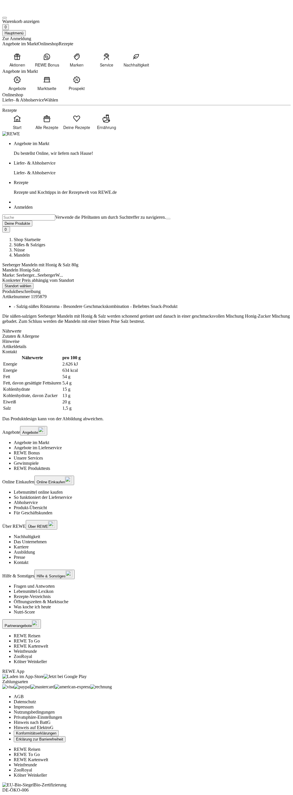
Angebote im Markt (31, 442)
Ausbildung (24, 552)
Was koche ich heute (32, 606)
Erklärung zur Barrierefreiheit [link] (39, 739)
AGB (19, 696)
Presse (19, 557)
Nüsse (19, 249)
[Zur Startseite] (21, 11)
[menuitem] (17, 60)
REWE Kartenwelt (31, 646)
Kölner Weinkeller (30, 661)
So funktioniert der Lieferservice (43, 497)
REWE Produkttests (32, 468)
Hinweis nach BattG (32, 722)
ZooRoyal (23, 656)
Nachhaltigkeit (27, 536)
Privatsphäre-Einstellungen (38, 717)
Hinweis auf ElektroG (34, 727)
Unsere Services (28, 458)
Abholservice (26, 502)
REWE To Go (27, 640)
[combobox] (28, 217)
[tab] (146, 331)
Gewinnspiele (26, 463)
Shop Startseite (27, 239)
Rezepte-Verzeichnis (32, 596)
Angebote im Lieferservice (38, 447)
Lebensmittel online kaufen (38, 492)
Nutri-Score (24, 612)
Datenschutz (25, 701)
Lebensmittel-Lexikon (34, 591)
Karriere (21, 546)
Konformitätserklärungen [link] (36, 733)
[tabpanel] (146, 383)
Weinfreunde (25, 651)
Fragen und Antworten (34, 586)
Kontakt (21, 562)
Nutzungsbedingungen (34, 712)
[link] (152, 148)
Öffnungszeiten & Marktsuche (41, 601)
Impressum (23, 706)
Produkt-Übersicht (30, 507)
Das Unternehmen (30, 541)
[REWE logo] (11, 133)
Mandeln (22, 255)
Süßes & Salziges (29, 244)
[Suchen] (168, 219)
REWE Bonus (27, 452)
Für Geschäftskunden (33, 512)
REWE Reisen (27, 635)
